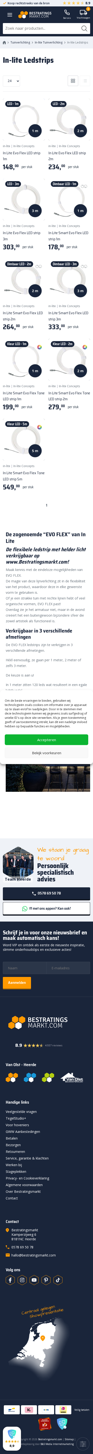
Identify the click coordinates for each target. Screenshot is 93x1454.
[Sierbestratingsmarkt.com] (48, 1077)
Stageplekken (16, 1171)
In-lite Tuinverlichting (48, 42)
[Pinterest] (46, 1280)
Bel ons (67, 17)
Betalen (12, 1138)
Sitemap (69, 1439)
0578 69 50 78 (49, 893)
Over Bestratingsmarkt (23, 1191)
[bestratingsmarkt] (46, 1022)
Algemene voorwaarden (24, 1185)
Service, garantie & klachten (27, 1158)
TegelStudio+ (16, 1118)
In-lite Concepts (23, 146)
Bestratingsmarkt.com (50, 1439)
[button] (12, 1439)
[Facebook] (10, 1280)
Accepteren (46, 739)
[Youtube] (34, 1280)
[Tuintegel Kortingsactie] (35, 131)
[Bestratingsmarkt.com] (12, 1077)
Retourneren (15, 1151)
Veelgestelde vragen (21, 1111)
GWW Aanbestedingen (23, 1131)
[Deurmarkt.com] (30, 1077)
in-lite (6, 146)
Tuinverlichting (20, 42)
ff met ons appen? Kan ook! (50, 908)
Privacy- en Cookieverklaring (27, 1178)
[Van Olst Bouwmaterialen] (71, 1077)
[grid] (73, 81)
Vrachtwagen (83, 14)
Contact (12, 1198)
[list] (85, 81)
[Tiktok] (58, 1280)
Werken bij (14, 1165)
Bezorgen (13, 1145)
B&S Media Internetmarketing (57, 1444)
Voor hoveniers (17, 1125)
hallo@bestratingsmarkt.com (33, 1255)
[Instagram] (22, 1280)
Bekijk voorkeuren (46, 752)
